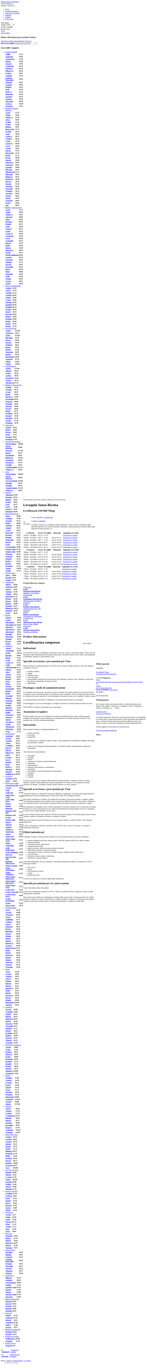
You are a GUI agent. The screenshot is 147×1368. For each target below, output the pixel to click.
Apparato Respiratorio (12, 442)
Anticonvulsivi (10, 1250)
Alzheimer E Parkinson (13, 1045)
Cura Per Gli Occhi (11, 1170)
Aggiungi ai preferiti (15, 1351)
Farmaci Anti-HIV (11, 1191)
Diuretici (8, 493)
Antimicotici (9, 1275)
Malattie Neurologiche (12, 1330)
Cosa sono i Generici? (12, 13)
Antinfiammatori (10, 908)
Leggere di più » (101, 712)
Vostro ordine (5, 33)
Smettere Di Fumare (12, 1336)
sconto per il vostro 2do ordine (104, 687)
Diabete (7, 615)
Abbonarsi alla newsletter (14, 1355)
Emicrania (8, 1234)
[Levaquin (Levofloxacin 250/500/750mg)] (88, 643)
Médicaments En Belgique (10, 2)
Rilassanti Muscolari (12, 1299)
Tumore (7, 1076)
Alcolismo (8, 776)
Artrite (7, 969)
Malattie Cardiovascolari (13, 208)
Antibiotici (8, 646)
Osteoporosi (9, 425)
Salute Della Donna (12, 514)
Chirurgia (8, 1106)
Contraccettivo (10, 573)
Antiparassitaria (10, 366)
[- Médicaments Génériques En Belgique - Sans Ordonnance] (5, 1352)
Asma (7, 472)
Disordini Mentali (11, 52)
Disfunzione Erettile (12, 783)
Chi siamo (27, 1361)
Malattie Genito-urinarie (13, 385)
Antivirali (8, 1313)
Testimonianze (18, 1361)
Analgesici (8, 1007)
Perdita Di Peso (10, 1343)
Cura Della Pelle (10, 328)
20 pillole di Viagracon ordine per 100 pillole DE (106, 673)
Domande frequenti (11, 11)
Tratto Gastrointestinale (13, 286)
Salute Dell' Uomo (11, 1135)
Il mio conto (9, 19)
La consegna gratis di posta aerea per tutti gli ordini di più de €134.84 (119, 682)
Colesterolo (9, 1212)
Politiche (8, 15)
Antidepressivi (10, 734)
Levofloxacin (48, 517)
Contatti (8, 17)
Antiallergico (9, 582)
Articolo (9, 1361)
